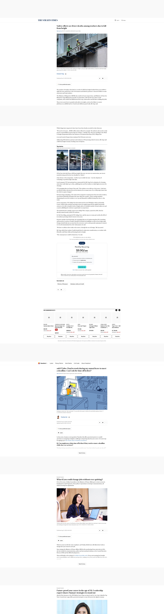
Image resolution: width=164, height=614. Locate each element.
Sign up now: (59, 31)
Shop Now (49, 336)
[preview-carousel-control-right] (105, 160)
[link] (48, 20)
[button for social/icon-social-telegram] (99, 78)
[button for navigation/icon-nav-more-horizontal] (106, 78)
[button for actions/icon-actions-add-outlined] (65, 74)
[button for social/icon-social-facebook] (102, 78)
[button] (117, 20)
